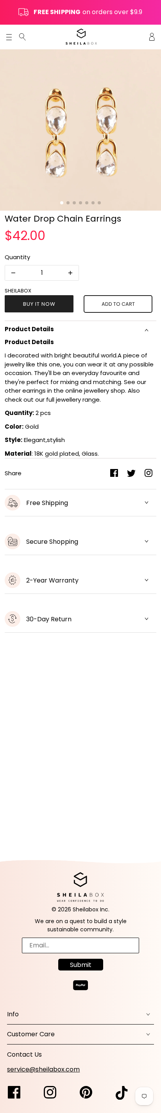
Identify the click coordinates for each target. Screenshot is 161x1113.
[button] (61, 202)
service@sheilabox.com (43, 1069)
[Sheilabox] (81, 36)
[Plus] (70, 272)
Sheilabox (18, 290)
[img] (22, 36)
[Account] (152, 36)
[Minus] (13, 272)
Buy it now (39, 304)
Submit (80, 964)
